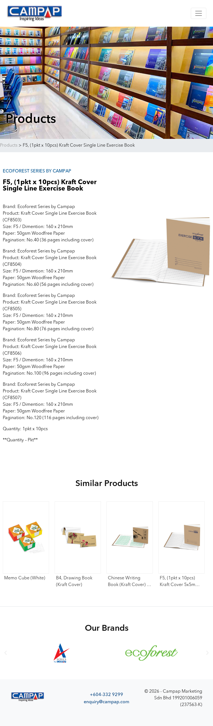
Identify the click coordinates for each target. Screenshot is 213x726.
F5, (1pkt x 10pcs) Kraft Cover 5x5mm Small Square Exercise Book (179, 582)
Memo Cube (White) (24, 578)
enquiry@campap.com (106, 702)
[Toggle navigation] (198, 13)
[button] (5, 653)
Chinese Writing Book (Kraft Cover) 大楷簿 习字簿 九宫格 (129, 582)
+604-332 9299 (106, 695)
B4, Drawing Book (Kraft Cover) (74, 581)
